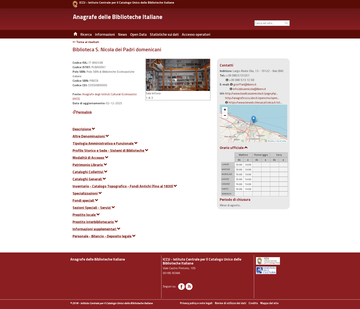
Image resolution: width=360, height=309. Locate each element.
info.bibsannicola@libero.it (249, 89)
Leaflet (271, 141)
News (122, 34)
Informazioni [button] (105, 34)
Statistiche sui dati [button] (164, 34)
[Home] (73, 34)
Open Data (138, 34)
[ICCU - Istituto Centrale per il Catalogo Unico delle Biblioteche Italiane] (75, 4)
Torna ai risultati (87, 42)
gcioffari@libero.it (244, 84)
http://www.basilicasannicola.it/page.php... (251, 93)
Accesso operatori (196, 34)
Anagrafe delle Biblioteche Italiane (117, 16)
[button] (253, 119)
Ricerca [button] (86, 34)
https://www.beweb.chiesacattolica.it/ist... (255, 102)
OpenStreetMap (281, 141)
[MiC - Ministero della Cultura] (272, 270)
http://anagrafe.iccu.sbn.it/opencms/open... (252, 98)
